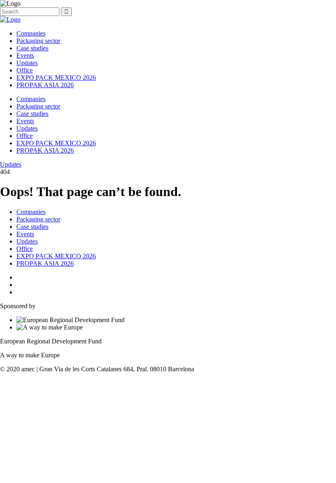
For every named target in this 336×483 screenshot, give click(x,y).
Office (24, 70)
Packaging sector (38, 40)
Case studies (32, 48)
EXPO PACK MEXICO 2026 (56, 77)
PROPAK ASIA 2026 (45, 84)
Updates (27, 62)
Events (25, 55)
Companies (30, 33)
